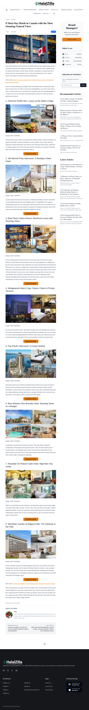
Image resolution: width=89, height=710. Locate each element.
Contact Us (48, 683)
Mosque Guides (66, 9)
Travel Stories (44, 9)
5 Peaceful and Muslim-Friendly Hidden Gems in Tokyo (70, 204)
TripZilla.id (5, 686)
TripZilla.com (6, 683)
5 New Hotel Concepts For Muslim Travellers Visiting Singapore (71, 100)
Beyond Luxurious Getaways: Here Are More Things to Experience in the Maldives (71, 112)
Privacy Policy (49, 689)
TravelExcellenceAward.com (31, 689)
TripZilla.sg (27, 686)
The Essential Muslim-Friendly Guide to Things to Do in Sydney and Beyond (70, 126)
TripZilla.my (6, 693)
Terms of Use (48, 686)
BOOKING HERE (30, 153)
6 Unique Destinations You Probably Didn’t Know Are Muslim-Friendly (33, 583)
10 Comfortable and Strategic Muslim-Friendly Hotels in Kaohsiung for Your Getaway (69, 192)
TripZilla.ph (27, 683)
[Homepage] (6, 9)
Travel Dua (37, 13)
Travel (7, 19)
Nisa (15, 611)
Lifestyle (54, 9)
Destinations (14, 9)
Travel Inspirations (29, 9)
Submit (83, 85)
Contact (46, 13)
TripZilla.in (5, 689)
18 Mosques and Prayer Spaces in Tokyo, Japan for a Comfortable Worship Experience (70, 178)
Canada (13, 19)
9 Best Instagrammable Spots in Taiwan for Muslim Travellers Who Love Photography (71, 217)
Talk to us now (71, 39)
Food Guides (78, 9)
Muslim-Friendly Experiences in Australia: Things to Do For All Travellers (70, 148)
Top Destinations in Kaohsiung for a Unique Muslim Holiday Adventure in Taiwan (71, 166)
